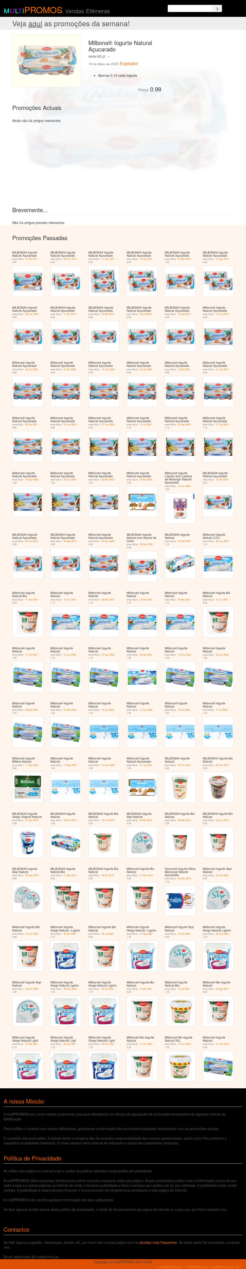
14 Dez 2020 (108, 369)
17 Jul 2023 (222, 709)
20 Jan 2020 (222, 541)
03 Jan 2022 (70, 424)
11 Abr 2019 (70, 314)
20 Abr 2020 (70, 933)
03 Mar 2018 (184, 259)
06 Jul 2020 (107, 933)
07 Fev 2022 (108, 424)
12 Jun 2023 (146, 709)
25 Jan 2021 (146, 369)
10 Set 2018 (222, 479)
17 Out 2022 (222, 424)
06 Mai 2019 (184, 820)
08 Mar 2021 (108, 599)
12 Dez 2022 (31, 479)
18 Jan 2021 (70, 599)
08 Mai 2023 (31, 709)
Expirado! (129, 63)
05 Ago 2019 (70, 541)
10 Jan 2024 (184, 486)
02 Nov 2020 (108, 541)
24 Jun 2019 (222, 820)
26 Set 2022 (146, 654)
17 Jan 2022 (146, 1044)
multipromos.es (196, 1266)
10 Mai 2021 (184, 369)
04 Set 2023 (146, 479)
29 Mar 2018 (146, 544)
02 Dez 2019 (184, 878)
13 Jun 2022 (70, 654)
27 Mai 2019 (184, 541)
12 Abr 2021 (146, 988)
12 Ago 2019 (70, 875)
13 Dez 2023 (108, 765)
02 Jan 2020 (222, 875)
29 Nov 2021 (108, 1044)
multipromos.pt (170, 1266)
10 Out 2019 (222, 314)
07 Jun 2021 (222, 599)
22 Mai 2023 (108, 479)
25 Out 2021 (70, 1044)
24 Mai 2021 (146, 599)
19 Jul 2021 (184, 988)
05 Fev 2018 (184, 765)
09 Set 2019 (108, 875)
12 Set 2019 (184, 314)
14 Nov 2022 (184, 654)
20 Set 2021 (31, 1044)
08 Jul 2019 (145, 314)
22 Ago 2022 (184, 424)
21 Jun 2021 (222, 369)
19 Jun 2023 (108, 709)
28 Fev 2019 (31, 314)
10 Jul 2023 (184, 709)
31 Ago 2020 (146, 933)
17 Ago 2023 (31, 765)
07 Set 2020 (70, 369)
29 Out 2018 (70, 820)
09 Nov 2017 (70, 259)
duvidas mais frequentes (158, 1242)
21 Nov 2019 (146, 875)
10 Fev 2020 (31, 933)
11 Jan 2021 (31, 599)
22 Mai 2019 (108, 314)
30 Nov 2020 (70, 988)
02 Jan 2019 (31, 541)
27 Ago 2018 (31, 820)
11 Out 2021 (31, 654)
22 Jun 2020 (31, 369)
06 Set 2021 (31, 424)
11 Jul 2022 (145, 424)
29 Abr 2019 (146, 820)
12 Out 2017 (31, 259)
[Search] (217, 8)
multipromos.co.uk (225, 1266)
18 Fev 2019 (108, 820)
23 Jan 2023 (70, 479)
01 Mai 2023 (70, 709)
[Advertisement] (199, 65)
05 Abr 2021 (108, 988)
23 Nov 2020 (31, 988)
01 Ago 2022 (108, 654)
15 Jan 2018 (146, 259)
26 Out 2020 (222, 933)
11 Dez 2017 (108, 259)
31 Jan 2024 (146, 765)
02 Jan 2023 (222, 654)
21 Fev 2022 (222, 1044)
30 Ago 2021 (222, 988)
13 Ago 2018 (222, 259)
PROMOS (43, 9)
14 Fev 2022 (184, 1044)
